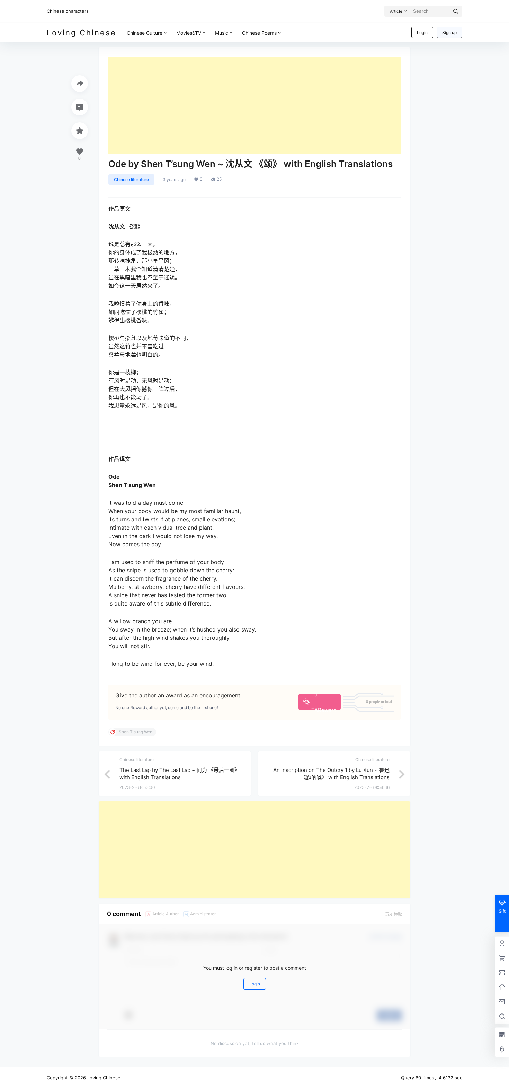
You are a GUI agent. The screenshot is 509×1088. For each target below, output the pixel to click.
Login (422, 32)
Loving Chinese (103, 1077)
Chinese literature (131, 179)
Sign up (449, 32)
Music (221, 33)
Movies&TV (188, 33)
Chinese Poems (259, 33)
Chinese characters (68, 11)
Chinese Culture (144, 33)
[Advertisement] (254, 105)
